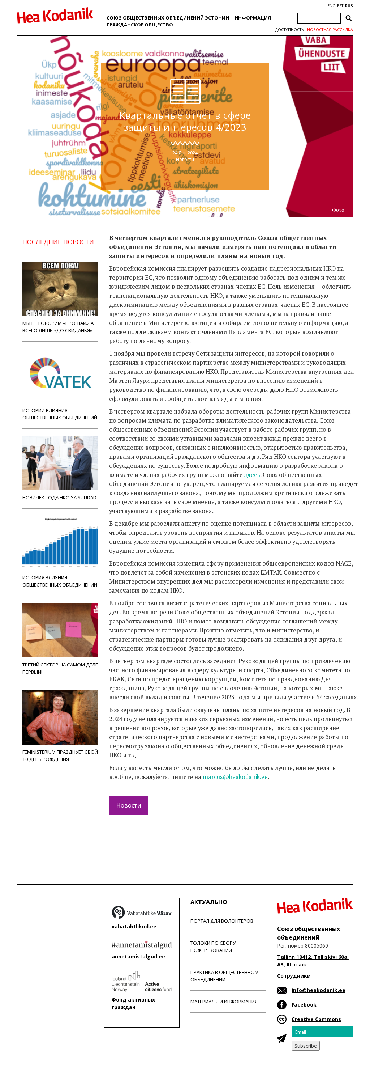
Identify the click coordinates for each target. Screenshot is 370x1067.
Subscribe (305, 1045)
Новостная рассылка (330, 29)
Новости (185, 159)
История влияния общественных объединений (59, 581)
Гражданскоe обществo (140, 24)
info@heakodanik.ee (318, 990)
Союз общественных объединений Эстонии (168, 17)
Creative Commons (316, 1019)
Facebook (304, 1004)
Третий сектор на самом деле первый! (60, 668)
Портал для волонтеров (221, 921)
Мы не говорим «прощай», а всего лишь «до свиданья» (58, 327)
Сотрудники (294, 975)
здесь (252, 475)
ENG (331, 5)
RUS (349, 5)
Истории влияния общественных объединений (59, 414)
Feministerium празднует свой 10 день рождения (60, 755)
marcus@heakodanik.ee (235, 777)
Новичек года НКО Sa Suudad (59, 497)
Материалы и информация (224, 1001)
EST (340, 5)
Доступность (289, 29)
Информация (253, 17)
